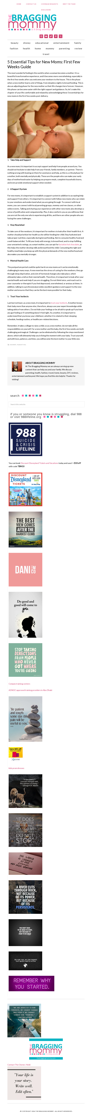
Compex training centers (19, 683)
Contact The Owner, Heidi (18, 1064)
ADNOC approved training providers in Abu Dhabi (30, 690)
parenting (21, 345)
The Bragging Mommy (44, 1111)
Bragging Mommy (32, 22)
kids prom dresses (16, 768)
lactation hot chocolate (69, 244)
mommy (13, 345)
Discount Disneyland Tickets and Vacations (39, 463)
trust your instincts (58, 303)
